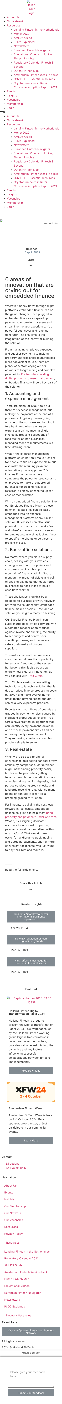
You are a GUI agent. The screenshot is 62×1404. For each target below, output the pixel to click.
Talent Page (9, 1322)
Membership (15, 103)
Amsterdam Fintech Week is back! (36, 75)
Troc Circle (35, 675)
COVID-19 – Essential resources (34, 79)
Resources (13, 25)
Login (10, 108)
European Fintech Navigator (32, 50)
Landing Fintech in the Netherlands (36, 29)
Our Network (15, 21)
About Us (13, 17)
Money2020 (21, 33)
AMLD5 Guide (23, 37)
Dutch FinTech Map (26, 70)
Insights (12, 95)
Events (11, 91)
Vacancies (13, 99)
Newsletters (21, 46)
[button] (31, 112)
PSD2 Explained (24, 42)
